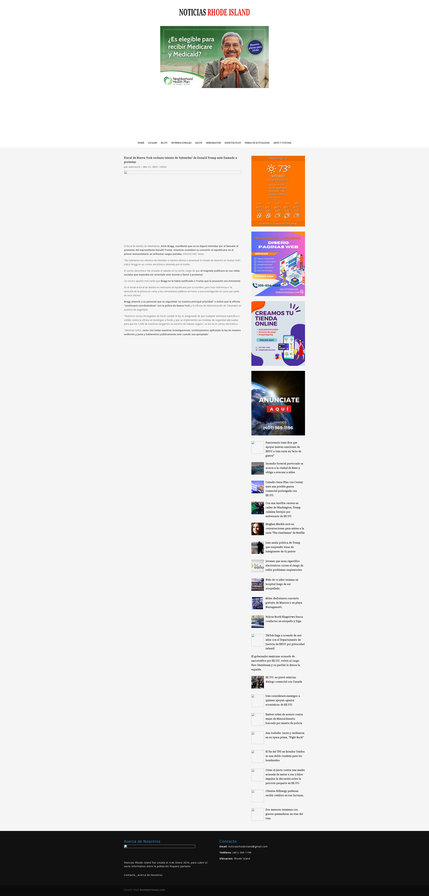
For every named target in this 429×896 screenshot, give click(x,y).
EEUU (163, 166)
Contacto (129, 875)
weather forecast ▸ (278, 223)
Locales (152, 143)
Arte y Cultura (282, 143)
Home (141, 143)
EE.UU (164, 143)
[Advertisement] (214, 113)
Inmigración (213, 143)
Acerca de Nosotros (150, 875)
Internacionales (181, 143)
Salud (198, 143)
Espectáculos (233, 143)
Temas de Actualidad (257, 143)
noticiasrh (134, 166)
